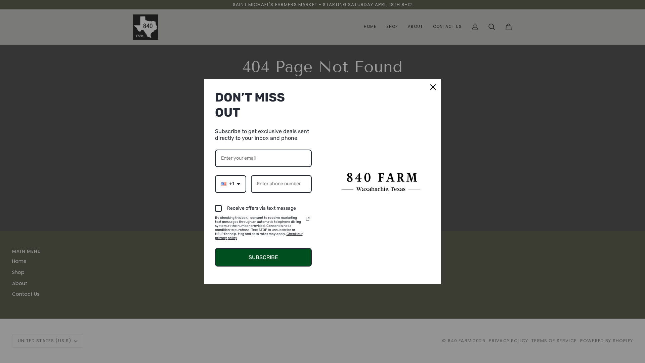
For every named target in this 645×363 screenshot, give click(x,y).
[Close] (433, 87)
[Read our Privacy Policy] (308, 219)
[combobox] (230, 184)
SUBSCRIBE (263, 257)
